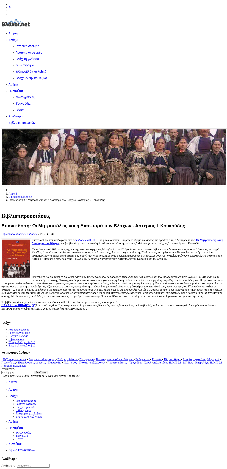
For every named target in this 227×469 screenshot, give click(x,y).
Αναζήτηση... (8, 368)
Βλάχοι (13, 39)
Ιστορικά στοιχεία (27, 46)
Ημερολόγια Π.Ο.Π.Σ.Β (209, 362)
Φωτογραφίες (25, 97)
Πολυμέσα (16, 91)
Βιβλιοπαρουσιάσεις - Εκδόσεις (19, 233)
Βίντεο (20, 110)
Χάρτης (13, 381)
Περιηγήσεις (8, 362)
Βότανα (100, 359)
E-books (157, 359)
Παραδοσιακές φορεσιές (32, 362)
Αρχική (13, 33)
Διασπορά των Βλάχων (120, 359)
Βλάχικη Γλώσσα (18, 335)
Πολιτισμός (70, 362)
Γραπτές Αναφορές (19, 332)
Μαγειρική (213, 359)
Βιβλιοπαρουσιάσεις (15, 359)
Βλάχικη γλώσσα (27, 59)
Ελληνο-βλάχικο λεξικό (22, 342)
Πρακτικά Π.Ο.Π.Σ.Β (13, 365)
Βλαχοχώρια (86, 359)
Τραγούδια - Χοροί (140, 362)
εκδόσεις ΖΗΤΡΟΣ (87, 240)
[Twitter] (10, 7)
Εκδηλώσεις (142, 359)
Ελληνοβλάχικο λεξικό (31, 71)
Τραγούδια (23, 103)
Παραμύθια (55, 362)
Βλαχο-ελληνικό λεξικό (31, 78)
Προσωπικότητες (117, 362)
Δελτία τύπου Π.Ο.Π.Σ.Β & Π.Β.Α (173, 362)
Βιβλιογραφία (25, 65)
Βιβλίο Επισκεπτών (22, 122)
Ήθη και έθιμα (172, 359)
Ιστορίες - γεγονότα (194, 359)
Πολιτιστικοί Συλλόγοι (92, 362)
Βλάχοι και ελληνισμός (42, 359)
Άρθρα (13, 84)
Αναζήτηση (41, 372)
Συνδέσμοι (16, 116)
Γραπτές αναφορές (29, 52)
